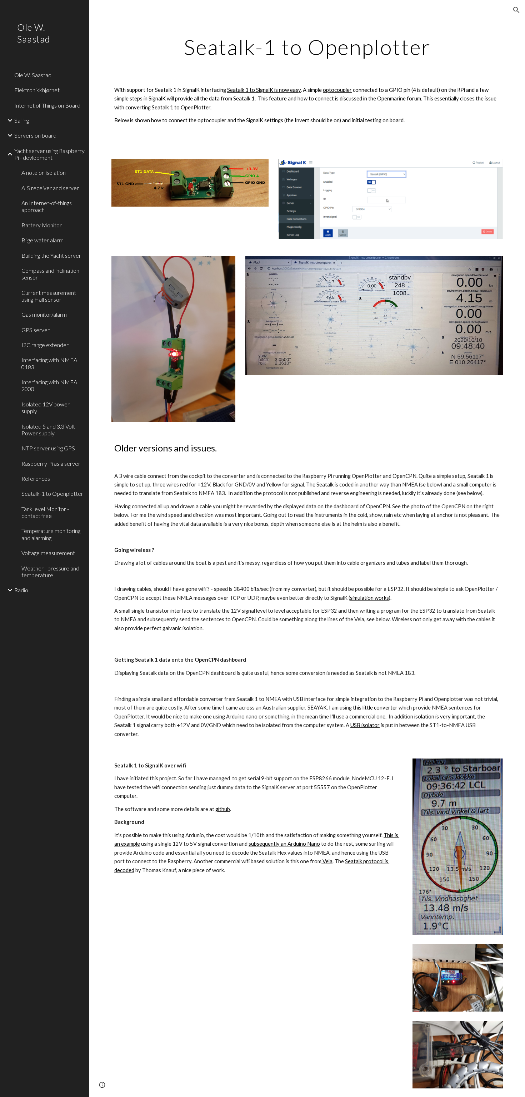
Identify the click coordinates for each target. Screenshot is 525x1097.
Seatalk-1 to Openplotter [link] (52, 493)
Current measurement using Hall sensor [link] (48, 296)
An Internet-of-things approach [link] (46, 206)
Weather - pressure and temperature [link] (50, 571)
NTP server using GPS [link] (48, 448)
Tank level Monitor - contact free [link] (45, 512)
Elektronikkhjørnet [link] (37, 90)
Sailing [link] (21, 120)
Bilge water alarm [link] (42, 240)
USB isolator (365, 725)
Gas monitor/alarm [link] (44, 314)
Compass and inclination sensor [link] (50, 274)
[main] (307, 47)
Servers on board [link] (35, 135)
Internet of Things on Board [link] (47, 105)
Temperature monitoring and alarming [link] (50, 534)
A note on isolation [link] (43, 172)
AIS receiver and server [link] (50, 187)
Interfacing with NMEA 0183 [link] (49, 363)
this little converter (375, 708)
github (222, 809)
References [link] (35, 478)
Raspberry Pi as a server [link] (50, 463)
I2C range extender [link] (45, 344)
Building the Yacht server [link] (51, 255)
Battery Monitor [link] (41, 225)
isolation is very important (444, 716)
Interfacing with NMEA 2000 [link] (49, 385)
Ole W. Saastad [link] (32, 74)
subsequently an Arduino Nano (284, 844)
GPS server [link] (35, 329)
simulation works (369, 598)
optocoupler (337, 90)
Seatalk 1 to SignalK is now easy (264, 90)
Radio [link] (21, 590)
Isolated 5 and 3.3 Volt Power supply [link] (48, 429)
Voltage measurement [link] (48, 552)
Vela (326, 861)
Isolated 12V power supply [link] (45, 407)
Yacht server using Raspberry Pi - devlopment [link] (49, 154)
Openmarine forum (399, 98)
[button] (516, 10)
